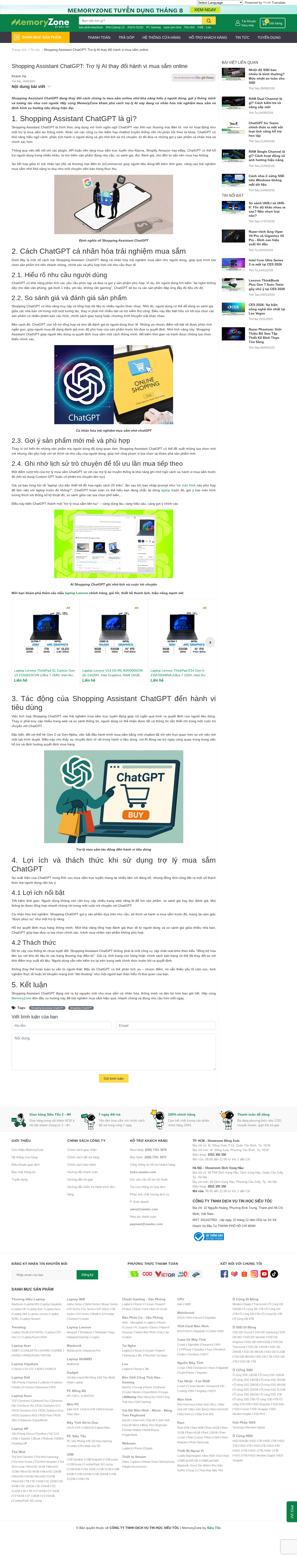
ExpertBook (40, 1420)
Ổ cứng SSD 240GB (246, 1380)
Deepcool (207, 1344)
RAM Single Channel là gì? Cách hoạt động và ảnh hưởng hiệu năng (267, 155)
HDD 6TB (260, 1445)
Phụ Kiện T (151, 1355)
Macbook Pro (92, 1350)
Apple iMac (103, 1427)
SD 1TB (27, 1491)
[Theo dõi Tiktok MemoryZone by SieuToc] (274, 1273)
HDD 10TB (240, 1450)
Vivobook (25, 1420)
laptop (165, 490)
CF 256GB (48, 1496)
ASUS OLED (135, 27)
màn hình (189, 485)
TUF (14, 1400)
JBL (140, 1355)
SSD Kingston (261, 1404)
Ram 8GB (198, 1427)
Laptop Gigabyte (52, 1304)
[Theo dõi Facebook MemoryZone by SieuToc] (224, 1273)
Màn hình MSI (205, 1414)
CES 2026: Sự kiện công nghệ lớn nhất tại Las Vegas (267, 309)
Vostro (17, 1387)
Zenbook (24, 1400)
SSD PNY (259, 1414)
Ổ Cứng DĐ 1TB (253, 1309)
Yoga (111, 1332)
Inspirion (57, 1382)
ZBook (36, 1438)
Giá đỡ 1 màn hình (133, 1420)
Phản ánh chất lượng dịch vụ (149, 1194)
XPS (53, 1387)
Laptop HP (19, 1309)
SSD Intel (278, 1404)
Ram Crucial (195, 1437)
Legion (95, 1337)
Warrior (126, 1387)
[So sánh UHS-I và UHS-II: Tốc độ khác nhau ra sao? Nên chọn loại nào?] (233, 207)
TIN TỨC (242, 37)
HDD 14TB (271, 1450)
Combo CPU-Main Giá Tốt (84, 1446)
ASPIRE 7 (58, 1350)
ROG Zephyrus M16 (25, 1415)
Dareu (154, 1327)
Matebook (73, 1364)
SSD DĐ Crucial (242, 1332)
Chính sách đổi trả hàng (83, 1157)
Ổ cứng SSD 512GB (273, 1389)
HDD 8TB (274, 1445)
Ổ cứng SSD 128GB (271, 1375)
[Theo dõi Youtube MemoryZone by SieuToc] (264, 1273)
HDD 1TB (256, 1441)
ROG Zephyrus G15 (25, 1410)
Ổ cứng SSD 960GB (246, 1394)
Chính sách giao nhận (82, 1150)
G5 (26, 1369)
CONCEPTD (29, 1350)
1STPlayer (185, 1349)
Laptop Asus (52, 1309)
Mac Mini (73, 1414)
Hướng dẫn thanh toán (82, 1172)
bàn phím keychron (91, 27)
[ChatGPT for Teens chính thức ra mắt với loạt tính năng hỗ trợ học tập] (233, 127)
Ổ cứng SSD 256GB (246, 1384)
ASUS (85, 1409)
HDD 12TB (256, 1450)
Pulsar (127, 1309)
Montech (220, 1349)
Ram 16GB (212, 1427)
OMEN (59, 1438)
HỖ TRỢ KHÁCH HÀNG (208, 37)
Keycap (128, 1332)
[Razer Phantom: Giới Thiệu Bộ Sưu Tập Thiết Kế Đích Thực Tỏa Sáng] (233, 333)
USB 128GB (83, 1474)
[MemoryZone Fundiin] (148, 9)
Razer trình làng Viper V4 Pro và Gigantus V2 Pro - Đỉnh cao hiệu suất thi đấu (266, 238)
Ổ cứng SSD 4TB (267, 1399)
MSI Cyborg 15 (115, 27)
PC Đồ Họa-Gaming (99, 1441)
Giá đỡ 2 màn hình (158, 1420)
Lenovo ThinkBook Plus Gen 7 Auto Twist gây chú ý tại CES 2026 (267, 284)
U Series (17, 1369)
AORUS (51, 1369)
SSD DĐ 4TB (248, 1361)
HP (69, 1396)
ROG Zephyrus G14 (48, 1405)
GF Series (74, 1309)
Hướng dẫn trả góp (80, 1179)
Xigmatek (193, 1344)
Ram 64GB (193, 1432)
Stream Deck (150, 1461)
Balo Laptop (75, 1382)
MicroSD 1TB (21, 1481)
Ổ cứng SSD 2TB (244, 1399)
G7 (32, 1369)
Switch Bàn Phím (145, 1332)
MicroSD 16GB (36, 1466)
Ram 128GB (210, 1432)
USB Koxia (74, 1464)
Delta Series (92, 1304)
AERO (40, 1369)
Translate (278, 2)
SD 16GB (37, 1481)
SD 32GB (51, 1481)
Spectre (25, 1438)
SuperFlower (186, 1372)
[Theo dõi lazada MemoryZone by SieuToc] (234, 1273)
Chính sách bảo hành (81, 1164)
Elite (15, 1438)
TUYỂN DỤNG (269, 37)
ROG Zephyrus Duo (51, 1410)
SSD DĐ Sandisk (254, 1337)
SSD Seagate (259, 1409)
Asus (210, 1349)
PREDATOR (31, 1355)
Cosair (181, 1344)
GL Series (89, 1309)
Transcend (259, 1304)
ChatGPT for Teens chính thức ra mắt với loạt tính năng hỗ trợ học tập (266, 129)
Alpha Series (75, 1304)
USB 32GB (104, 1469)
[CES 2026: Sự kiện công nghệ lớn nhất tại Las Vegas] (233, 309)
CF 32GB (53, 1491)
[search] (209, 20)
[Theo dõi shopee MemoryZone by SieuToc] (244, 1273)
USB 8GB (74, 1469)
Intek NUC (73, 1409)
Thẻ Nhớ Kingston (46, 1461)
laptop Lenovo (76, 593)
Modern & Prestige (103, 1314)
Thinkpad (100, 1332)
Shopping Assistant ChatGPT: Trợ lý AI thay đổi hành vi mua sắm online (99, 65)
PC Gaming (153, 27)
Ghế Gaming (143, 1402)
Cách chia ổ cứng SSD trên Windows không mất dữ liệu (266, 180)
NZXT (205, 1354)
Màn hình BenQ (199, 1409)
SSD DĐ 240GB (258, 1347)
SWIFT (16, 1350)
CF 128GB (33, 1496)
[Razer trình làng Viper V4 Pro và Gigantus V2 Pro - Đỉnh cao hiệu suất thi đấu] (233, 236)
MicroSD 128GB (51, 1471)
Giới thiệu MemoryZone (27, 1150)
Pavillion (41, 1433)
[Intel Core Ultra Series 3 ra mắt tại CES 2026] (233, 264)
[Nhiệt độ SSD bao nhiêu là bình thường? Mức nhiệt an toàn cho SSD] (233, 74)
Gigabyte (210, 1317)
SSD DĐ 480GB (253, 1351)
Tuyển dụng (19, 1179)
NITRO (17, 1355)
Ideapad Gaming (78, 1337)
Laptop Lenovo (38, 1314)
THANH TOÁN (99, 37)
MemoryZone (21, 998)
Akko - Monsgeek (132, 1322)
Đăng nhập (248, 25)
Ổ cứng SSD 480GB (273, 1384)
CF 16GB (40, 1491)
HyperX (160, 1304)
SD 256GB (42, 1486)
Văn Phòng (18, 1382)
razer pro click (172, 27)
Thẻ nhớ (189, 27)
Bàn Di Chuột (159, 1309)
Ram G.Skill (212, 1437)
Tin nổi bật (233, 195)
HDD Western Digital (262, 1455)
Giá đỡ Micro (131, 1425)
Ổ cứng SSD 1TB (271, 1394)
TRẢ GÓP (126, 37)
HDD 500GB (240, 1441)
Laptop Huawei (31, 1319)
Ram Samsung (199, 1442)
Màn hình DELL (206, 1404)
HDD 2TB (270, 1441)
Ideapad (72, 1332)
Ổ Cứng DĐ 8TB (244, 1319)
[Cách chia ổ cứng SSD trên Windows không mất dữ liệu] (233, 180)
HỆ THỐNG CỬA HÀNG (161, 37)
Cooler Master (132, 1392)
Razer (138, 1304)
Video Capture (131, 1461)
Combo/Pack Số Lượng (27, 1500)
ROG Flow (46, 1415)
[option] (46, 642)
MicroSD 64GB (30, 1471)
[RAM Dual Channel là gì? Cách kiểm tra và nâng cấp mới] (233, 103)
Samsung (129, 1355)
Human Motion (132, 1430)
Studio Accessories (134, 1466)
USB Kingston (94, 1459)
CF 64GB (18, 1496)
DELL (76, 1396)
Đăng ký (87, 1275)
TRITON (46, 1355)
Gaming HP (20, 1443)
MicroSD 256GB (23, 1476)
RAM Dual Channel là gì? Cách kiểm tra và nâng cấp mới (265, 103)
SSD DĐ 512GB (275, 1351)
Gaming (32, 1382)
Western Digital (241, 1304)
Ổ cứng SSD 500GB (246, 1389)
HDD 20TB (240, 1455)
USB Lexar (111, 1459)
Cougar (163, 1392)
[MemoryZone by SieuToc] (40, 23)
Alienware (42, 1387)
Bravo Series (110, 1304)
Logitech (127, 1304)
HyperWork (150, 1392)
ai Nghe (163, 1355)
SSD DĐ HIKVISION (257, 1342)
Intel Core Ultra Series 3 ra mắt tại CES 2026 (266, 262)
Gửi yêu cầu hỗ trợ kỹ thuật (149, 1179)
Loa (208, 27)
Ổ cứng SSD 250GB (273, 1380)
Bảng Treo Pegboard (154, 1425)
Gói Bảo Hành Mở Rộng (81, 1377)
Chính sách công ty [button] (86, 1141)
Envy (31, 1433)
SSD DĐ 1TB (264, 1356)
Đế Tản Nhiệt (107, 1377)
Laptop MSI (32, 1304)
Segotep (199, 1349)
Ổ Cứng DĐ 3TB (250, 1314)
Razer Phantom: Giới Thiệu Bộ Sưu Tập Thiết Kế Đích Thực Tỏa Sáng (265, 335)
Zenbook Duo (40, 1400)
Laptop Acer (35, 1309)
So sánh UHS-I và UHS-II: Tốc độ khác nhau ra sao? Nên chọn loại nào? (267, 209)
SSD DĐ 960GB (244, 1356)
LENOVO (88, 1396)
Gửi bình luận (114, 1078)
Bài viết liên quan (240, 62)
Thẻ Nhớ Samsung (46, 1457)
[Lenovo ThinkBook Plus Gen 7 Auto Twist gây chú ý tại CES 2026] (233, 284)
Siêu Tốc (214, 1528)
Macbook (17, 1304)
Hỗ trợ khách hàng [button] (149, 1141)
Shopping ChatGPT (81, 1008)
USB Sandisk (75, 1459)
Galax (182, 1354)
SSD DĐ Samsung (266, 1332)
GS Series (83, 1314)
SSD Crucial (241, 1409)
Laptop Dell (20, 1314)
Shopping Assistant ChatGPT (47, 1008)
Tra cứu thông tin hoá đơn (147, 1187)
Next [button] (210, 642)
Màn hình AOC (220, 1409)
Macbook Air (74, 1350)
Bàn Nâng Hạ (146, 1397)
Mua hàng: (148, 1150)
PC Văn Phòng (76, 1441)
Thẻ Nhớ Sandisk (22, 1457)
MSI (100, 1409)
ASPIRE (45, 1350)
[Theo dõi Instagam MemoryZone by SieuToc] (254, 1273)
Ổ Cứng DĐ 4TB (272, 1314)
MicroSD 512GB (45, 1476)
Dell (145, 1309)
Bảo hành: (148, 1157)
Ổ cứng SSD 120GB (244, 1375)
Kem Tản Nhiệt (200, 1465)
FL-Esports (141, 1327)
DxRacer (159, 1387)
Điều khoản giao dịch (26, 1164)
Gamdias (193, 1354)
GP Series (103, 1309)
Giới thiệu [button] (21, 1141)
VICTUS (54, 1433)
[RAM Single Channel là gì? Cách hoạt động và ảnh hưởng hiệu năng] (233, 156)
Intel (179, 1304)
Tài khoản (249, 21)
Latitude (44, 1382)
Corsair (149, 1304)
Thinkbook (85, 1332)
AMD (188, 1304)
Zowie (137, 1309)
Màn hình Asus (186, 1404)
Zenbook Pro (26, 1405)
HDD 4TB (246, 1445)
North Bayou (151, 1430)
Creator (84, 1319)
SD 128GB (27, 1486)
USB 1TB (83, 1479)
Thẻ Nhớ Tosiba (22, 1461)
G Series (28, 1387)
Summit (72, 1319)
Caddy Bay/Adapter (189, 1455)
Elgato (148, 1448)
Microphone (167, 1461)
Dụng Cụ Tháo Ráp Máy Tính (205, 1470)
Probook (48, 1438)
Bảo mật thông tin (24, 1172)
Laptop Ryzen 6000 (35, 1337)
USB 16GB (89, 1469)
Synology (238, 1427)
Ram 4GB (183, 1427)
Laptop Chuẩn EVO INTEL (28, 1332)
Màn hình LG (186, 1414)
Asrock (109, 1409)
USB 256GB (100, 1474)
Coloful (211, 1331)
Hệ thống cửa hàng (24, 1157)
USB (200, 27)
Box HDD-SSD (212, 1455)
